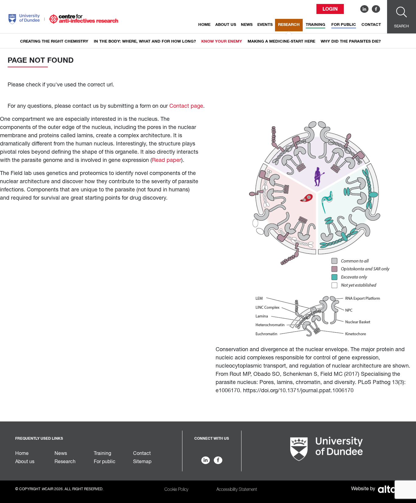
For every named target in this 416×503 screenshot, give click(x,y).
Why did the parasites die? (351, 42)
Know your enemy (221, 42)
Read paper (166, 160)
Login (330, 9)
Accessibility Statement (237, 489)
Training (315, 25)
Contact (371, 25)
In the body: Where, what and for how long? (145, 42)
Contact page (186, 106)
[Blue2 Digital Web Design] (388, 489)
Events (265, 25)
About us (225, 25)
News (246, 25)
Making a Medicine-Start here (281, 42)
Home (204, 25)
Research (289, 25)
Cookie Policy (176, 489)
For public (343, 25)
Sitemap (142, 461)
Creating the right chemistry (54, 42)
